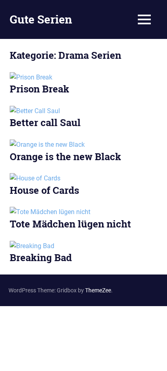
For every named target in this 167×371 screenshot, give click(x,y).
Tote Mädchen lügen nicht (70, 223)
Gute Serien (41, 19)
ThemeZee (98, 290)
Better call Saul (45, 122)
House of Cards (44, 190)
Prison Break (39, 88)
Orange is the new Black (65, 156)
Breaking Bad (41, 257)
